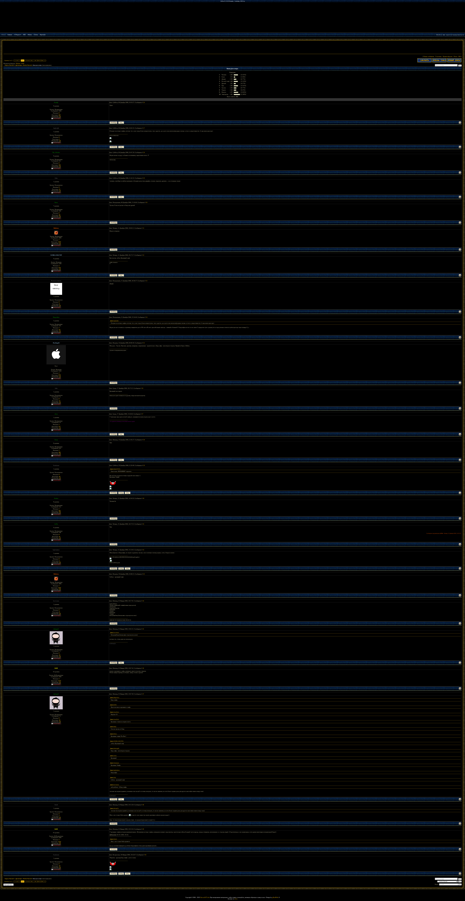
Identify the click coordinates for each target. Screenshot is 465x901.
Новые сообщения (428, 56)
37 (142, 414)
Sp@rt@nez (56, 550)
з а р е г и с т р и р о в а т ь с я (455, 34)
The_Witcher (56, 152)
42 (143, 550)
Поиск (455, 56)
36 (142, 388)
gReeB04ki (275, 897)
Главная (10, 34)
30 (146, 202)
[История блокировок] (60, 116)
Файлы (30, 34)
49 (143, 829)
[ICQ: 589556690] (121, 460)
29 (144, 178)
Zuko (56, 178)
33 (146, 280)
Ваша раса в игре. (37, 65)
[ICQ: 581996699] (121, 275)
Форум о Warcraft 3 (9, 65)
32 (143, 255)
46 (143, 668)
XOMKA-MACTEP (56, 255)
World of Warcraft (27, 65)
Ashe (56, 388)
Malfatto (18, 63)
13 (41, 60)
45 (143, 629)
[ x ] (4, 34)
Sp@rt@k (56, 128)
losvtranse (56, 601)
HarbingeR (56, 343)
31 (143, 228)
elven (56, 414)
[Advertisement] (232, 47)
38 (144, 439)
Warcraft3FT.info (205, 897)
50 (145, 854)
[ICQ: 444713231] (127, 568)
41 (143, 524)
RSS (24, 34)
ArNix (56, 524)
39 (144, 465)
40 (143, 498)
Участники (438, 56)
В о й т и (439, 34)
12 (37, 60)
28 (144, 152)
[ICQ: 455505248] (121, 662)
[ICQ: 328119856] (121, 172)
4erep (56, 439)
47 (143, 694)
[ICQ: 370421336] (127, 493)
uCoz (236, 899)
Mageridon (56, 317)
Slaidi (56, 804)
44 (143, 601)
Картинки (43, 34)
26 (144, 102)
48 (143, 804)
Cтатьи (36, 34)
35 (144, 343)
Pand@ (56, 102)
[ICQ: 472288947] (121, 434)
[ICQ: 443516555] (121, 122)
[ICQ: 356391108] (121, 197)
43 (144, 574)
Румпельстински (56, 280)
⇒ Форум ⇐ (17, 34)
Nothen (56, 498)
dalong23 (56, 629)
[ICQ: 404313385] (121, 147)
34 (146, 317)
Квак (56, 202)
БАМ (22, 63)
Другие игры (19, 65)
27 (144, 128)
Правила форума (447, 56)
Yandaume (56, 465)
